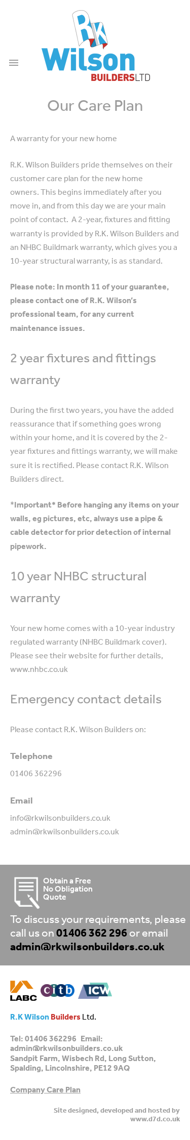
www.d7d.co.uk (155, 1119)
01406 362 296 (91, 934)
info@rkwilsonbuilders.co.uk (60, 819)
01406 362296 (36, 774)
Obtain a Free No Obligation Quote (68, 889)
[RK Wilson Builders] (95, 45)
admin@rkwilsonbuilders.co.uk (64, 832)
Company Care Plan (45, 1090)
